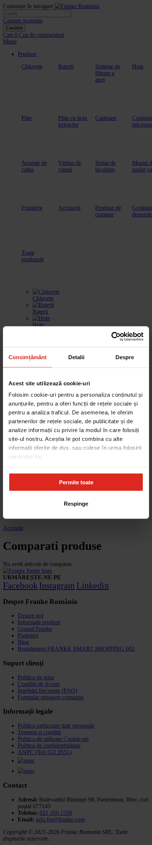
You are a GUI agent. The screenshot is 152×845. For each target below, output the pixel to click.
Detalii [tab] (76, 357)
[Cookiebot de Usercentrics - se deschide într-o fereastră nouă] (111, 337)
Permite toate (76, 482)
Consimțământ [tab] (27, 357)
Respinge (76, 504)
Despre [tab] (124, 357)
